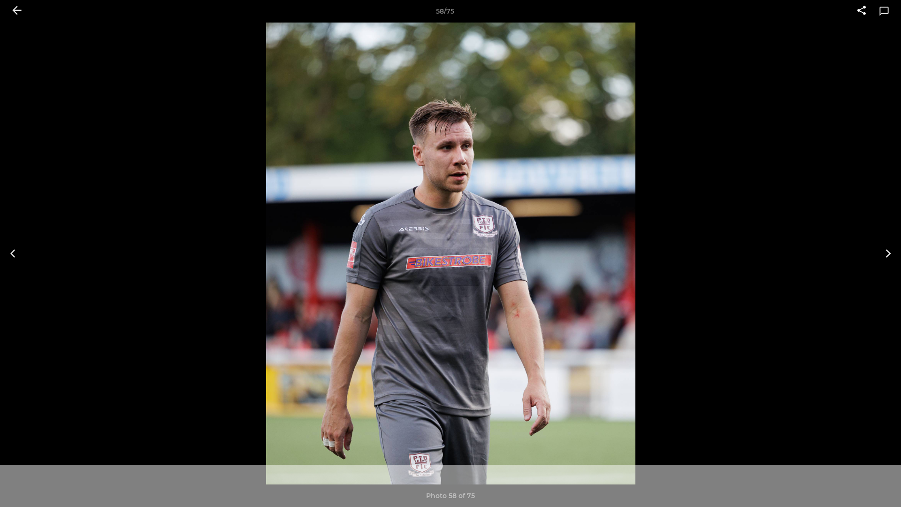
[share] (861, 11)
